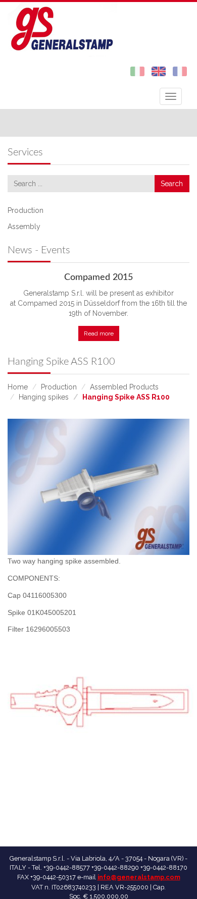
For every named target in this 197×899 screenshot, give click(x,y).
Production (25, 210)
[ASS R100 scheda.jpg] (101, 714)
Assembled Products (124, 387)
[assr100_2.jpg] (98, 487)
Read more (99, 333)
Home (18, 387)
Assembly (24, 226)
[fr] (180, 71)
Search (172, 184)
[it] (137, 71)
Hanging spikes (44, 397)
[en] (159, 71)
